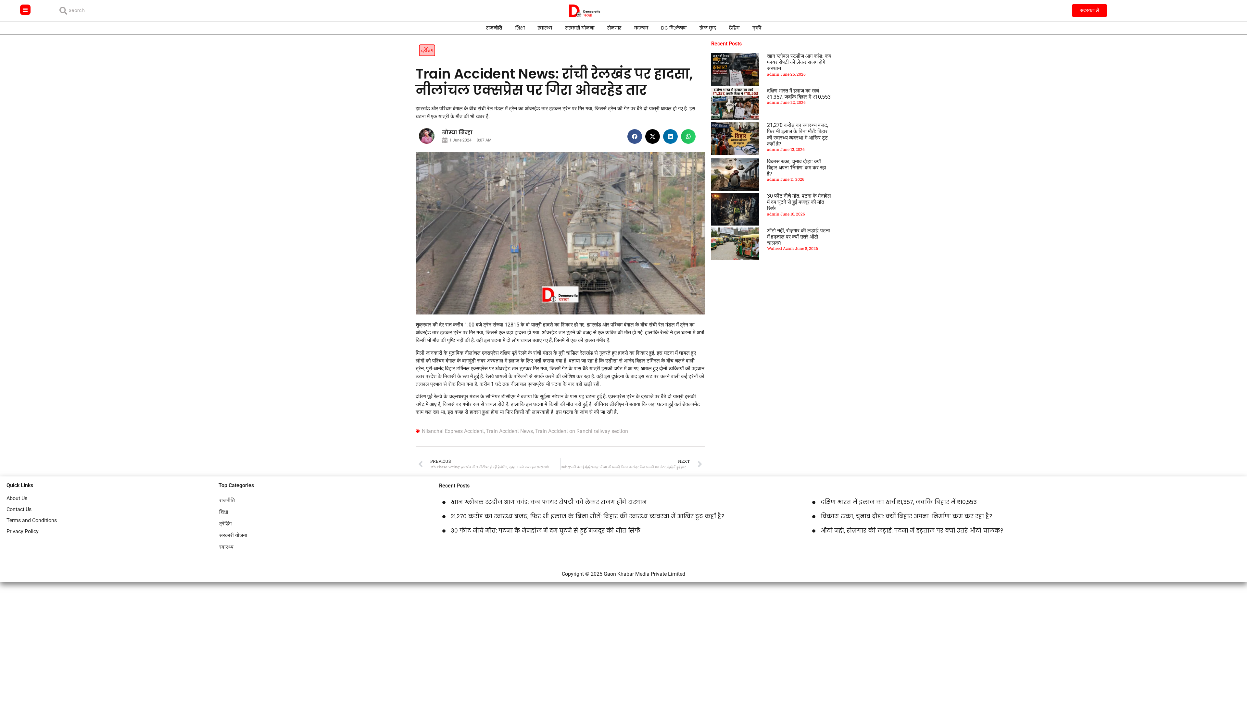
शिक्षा (520, 28)
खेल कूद (707, 28)
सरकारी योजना (579, 28)
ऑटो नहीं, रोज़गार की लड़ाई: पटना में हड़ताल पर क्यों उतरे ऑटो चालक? (798, 237)
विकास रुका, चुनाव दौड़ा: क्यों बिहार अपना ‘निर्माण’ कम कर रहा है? (796, 167)
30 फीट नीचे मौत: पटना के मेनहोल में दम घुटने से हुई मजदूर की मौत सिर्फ (799, 202)
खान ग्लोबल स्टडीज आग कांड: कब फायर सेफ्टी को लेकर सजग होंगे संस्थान (799, 62)
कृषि (756, 28)
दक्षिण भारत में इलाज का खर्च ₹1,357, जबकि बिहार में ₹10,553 (799, 94)
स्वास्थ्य (545, 28)
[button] (634, 136)
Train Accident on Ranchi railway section (581, 431)
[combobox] (106, 11)
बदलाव (641, 28)
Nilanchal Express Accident (453, 431)
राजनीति (494, 28)
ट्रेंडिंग (734, 28)
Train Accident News (509, 431)
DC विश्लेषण (673, 28)
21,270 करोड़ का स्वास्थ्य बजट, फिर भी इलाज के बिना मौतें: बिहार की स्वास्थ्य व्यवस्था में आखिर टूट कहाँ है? (797, 134)
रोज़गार (614, 28)
